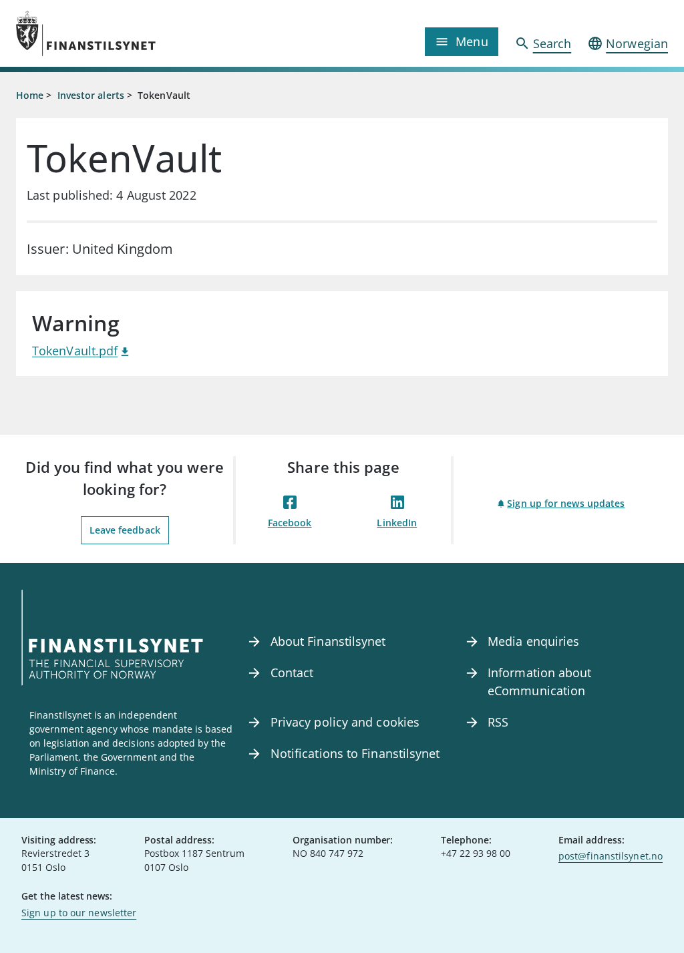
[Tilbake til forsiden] (97, 33)
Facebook (290, 522)
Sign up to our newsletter (78, 912)
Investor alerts (90, 95)
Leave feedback (125, 530)
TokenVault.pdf (75, 351)
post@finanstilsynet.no (610, 855)
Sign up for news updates (566, 503)
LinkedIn (397, 522)
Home (29, 95)
